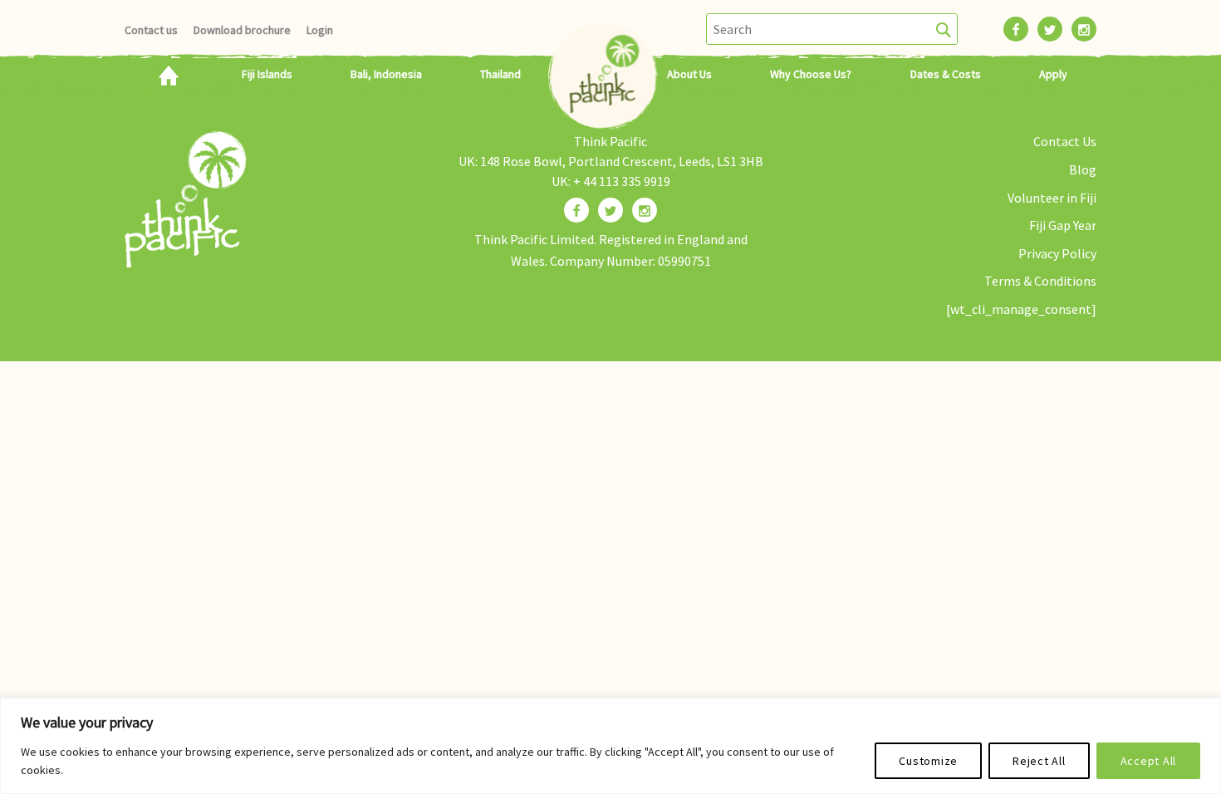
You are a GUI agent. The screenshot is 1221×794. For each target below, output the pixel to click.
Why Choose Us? (810, 73)
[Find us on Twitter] (610, 210)
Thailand (500, 73)
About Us (689, 73)
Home (168, 73)
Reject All (1039, 760)
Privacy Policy (1057, 253)
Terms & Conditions (1040, 280)
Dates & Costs (945, 73)
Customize (928, 760)
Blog (1082, 169)
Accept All (1148, 760)
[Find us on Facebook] (576, 210)
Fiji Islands (267, 73)
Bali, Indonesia (386, 73)
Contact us (151, 29)
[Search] (944, 29)
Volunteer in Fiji (1052, 197)
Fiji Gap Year (1062, 225)
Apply (1053, 73)
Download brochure (242, 29)
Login (319, 29)
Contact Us (1064, 141)
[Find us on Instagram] (644, 210)
